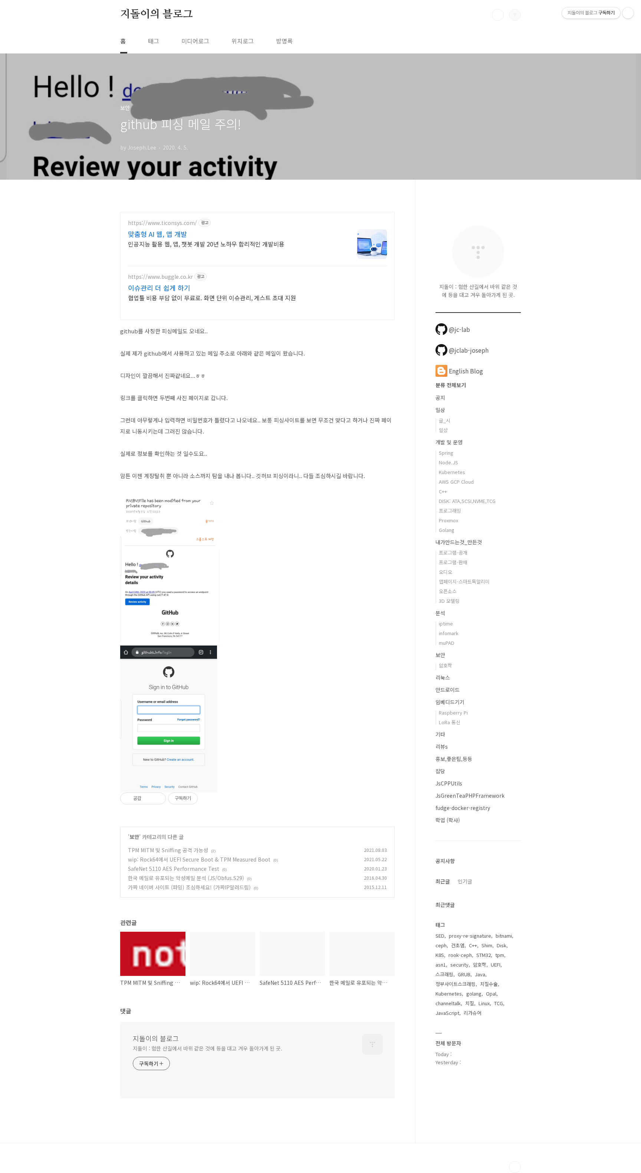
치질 (469, 1003)
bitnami (504, 935)
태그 (153, 40)
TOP (515, 1167)
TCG (498, 1003)
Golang (446, 529)
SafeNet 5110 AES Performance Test (173, 868)
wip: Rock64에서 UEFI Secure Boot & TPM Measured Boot (199, 859)
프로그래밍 (450, 510)
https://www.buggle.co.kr (160, 277)
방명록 (284, 40)
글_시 (444, 420)
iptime (446, 623)
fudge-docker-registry (462, 807)
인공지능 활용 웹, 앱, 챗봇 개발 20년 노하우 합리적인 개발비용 (206, 243)
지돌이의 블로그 (156, 14)
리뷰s (441, 746)
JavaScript (447, 1012)
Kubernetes (452, 472)
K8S (439, 954)
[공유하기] (148, 798)
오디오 (445, 571)
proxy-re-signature (470, 935)
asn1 (440, 964)
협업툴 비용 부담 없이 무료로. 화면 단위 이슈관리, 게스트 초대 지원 (212, 297)
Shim (486, 945)
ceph (441, 945)
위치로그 (242, 40)
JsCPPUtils (448, 783)
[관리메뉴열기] (628, 13)
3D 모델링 (449, 600)
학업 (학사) (447, 820)
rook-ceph (460, 954)
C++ (443, 491)
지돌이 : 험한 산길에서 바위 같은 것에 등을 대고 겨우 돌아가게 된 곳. (207, 1048)
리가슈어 (472, 1012)
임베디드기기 (449, 702)
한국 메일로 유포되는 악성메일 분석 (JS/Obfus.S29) (186, 878)
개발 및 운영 (449, 442)
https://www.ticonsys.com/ (162, 223)
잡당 (440, 771)
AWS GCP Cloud (456, 481)
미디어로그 (195, 40)
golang (473, 993)
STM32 (483, 954)
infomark (448, 633)
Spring (446, 452)
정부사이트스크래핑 (455, 983)
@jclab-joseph (469, 350)
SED (439, 935)
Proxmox (448, 520)
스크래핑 (444, 974)
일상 (440, 410)
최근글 (442, 881)
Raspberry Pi (453, 712)
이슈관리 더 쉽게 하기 (159, 287)
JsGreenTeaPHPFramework (469, 795)
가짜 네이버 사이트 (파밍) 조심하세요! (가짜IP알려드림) (189, 887)
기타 (440, 734)
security (459, 964)
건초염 (457, 945)
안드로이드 (447, 689)
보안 (134, 836)
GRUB (464, 974)
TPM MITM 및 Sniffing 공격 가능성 (168, 850)
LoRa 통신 (449, 722)
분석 (440, 613)
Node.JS (448, 462)
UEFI (495, 964)
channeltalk (448, 1003)
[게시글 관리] (157, 798)
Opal (491, 993)
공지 (440, 397)
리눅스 (442, 677)
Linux (484, 1003)
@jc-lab (459, 329)
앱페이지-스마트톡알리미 (464, 581)
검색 (497, 14)
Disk (501, 945)
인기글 (465, 881)
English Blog (466, 370)
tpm (499, 954)
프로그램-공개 (453, 552)
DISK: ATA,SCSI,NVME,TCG (467, 500)
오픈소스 (448, 591)
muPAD (446, 642)
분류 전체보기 (450, 385)
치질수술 (489, 983)
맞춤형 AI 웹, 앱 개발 (157, 233)
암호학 (445, 665)
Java (480, 974)
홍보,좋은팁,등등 (453, 758)
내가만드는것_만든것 (458, 542)
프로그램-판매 (453, 562)
